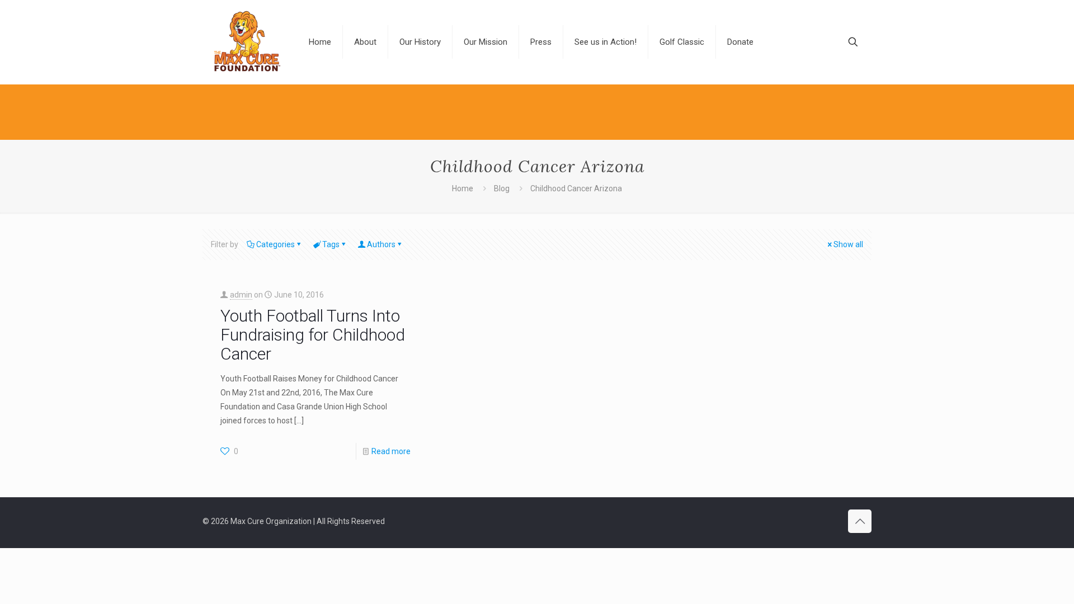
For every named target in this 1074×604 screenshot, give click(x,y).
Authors (381, 244)
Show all (848, 244)
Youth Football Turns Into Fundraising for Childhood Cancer (312, 335)
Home (462, 188)
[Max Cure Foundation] (247, 42)
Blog (502, 188)
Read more (391, 451)
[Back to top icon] (860, 521)
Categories (275, 244)
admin (241, 294)
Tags (331, 244)
